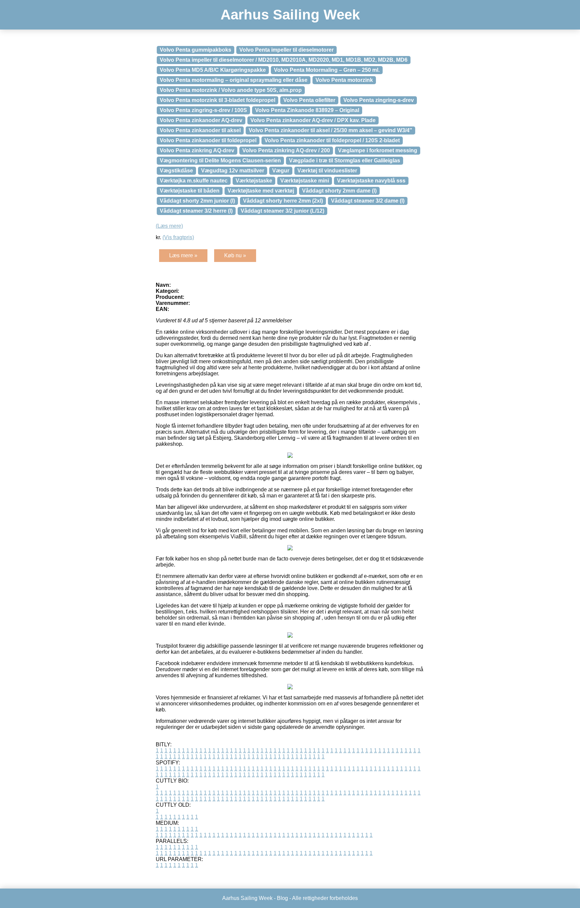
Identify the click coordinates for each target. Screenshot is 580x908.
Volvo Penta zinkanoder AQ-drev (201, 120)
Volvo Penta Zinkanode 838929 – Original (307, 110)
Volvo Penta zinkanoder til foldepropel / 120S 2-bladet (332, 140)
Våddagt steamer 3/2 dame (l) (367, 201)
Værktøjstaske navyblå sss (371, 180)
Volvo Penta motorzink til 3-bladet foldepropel (217, 100)
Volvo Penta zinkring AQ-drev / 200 (286, 150)
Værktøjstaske (254, 180)
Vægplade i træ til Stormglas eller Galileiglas (344, 160)
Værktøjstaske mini (304, 180)
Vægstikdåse (176, 170)
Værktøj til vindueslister (327, 170)
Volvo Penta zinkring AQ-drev (197, 150)
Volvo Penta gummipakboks (195, 50)
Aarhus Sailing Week (290, 14)
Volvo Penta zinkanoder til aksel (200, 130)
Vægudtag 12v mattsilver (232, 170)
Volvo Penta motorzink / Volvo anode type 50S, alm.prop (231, 90)
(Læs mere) (169, 226)
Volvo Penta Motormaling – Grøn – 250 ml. (327, 70)
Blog (282, 898)
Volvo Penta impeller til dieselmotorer (286, 50)
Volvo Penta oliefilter (309, 100)
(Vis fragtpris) (178, 237)
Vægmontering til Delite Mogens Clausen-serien (220, 160)
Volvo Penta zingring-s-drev (378, 100)
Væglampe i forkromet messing (377, 150)
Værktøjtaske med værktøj (261, 191)
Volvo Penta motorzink (344, 80)
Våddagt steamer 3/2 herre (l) (196, 211)
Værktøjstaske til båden (190, 191)
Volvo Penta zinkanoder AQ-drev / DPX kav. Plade (313, 120)
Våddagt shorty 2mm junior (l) (197, 201)
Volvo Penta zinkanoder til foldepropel (208, 140)
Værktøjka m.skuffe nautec (194, 180)
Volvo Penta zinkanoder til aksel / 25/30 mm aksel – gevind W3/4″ (330, 130)
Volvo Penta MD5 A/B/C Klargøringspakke (213, 70)
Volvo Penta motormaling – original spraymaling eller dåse (233, 80)
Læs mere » (183, 255)
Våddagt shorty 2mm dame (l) (339, 191)
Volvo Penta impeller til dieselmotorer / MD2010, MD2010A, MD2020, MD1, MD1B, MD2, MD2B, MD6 (283, 60)
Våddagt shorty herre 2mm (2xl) (283, 201)
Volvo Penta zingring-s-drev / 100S (203, 110)
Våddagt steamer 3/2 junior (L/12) (282, 211)
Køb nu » (235, 255)
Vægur (280, 170)
